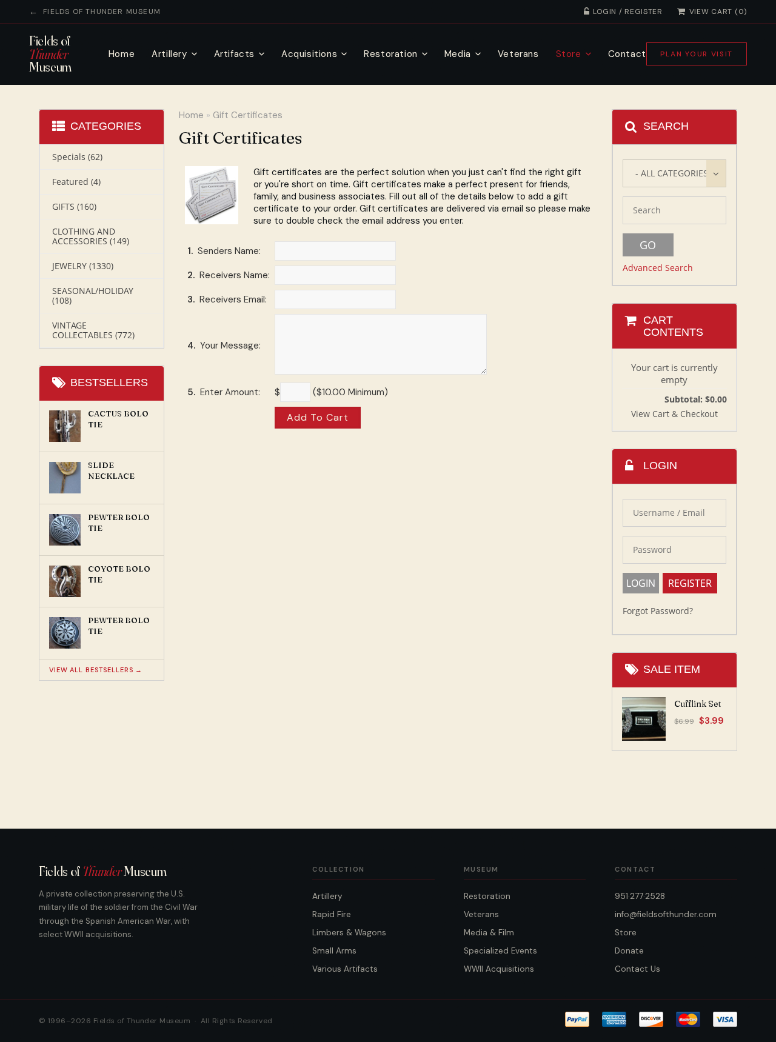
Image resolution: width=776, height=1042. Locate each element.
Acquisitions (309, 54)
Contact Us (637, 969)
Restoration (391, 54)
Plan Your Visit (696, 54)
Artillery (169, 54)
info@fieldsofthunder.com (666, 914)
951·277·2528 (640, 896)
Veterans (518, 54)
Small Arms (334, 951)
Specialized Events (500, 951)
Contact (627, 54)
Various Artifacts (345, 969)
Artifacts (234, 54)
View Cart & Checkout (674, 413)
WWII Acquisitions (499, 969)
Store (568, 54)
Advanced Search (658, 267)
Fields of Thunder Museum (102, 11)
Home (122, 54)
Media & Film (489, 932)
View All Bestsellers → (95, 670)
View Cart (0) (718, 11)
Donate (629, 951)
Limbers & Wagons (349, 932)
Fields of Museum (50, 54)
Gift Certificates (248, 115)
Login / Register (628, 11)
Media (457, 54)
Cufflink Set (697, 703)
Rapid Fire (331, 914)
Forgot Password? (658, 611)
